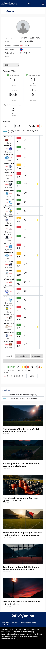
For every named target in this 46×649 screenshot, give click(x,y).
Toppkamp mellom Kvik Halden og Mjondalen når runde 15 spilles (21, 568)
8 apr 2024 (8, 341)
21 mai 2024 (9, 288)
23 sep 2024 (9, 172)
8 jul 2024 (9, 226)
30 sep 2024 (9, 163)
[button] (29, 4)
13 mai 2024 (9, 297)
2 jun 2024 (8, 270)
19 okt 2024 (9, 146)
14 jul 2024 (8, 217)
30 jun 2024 (9, 234)
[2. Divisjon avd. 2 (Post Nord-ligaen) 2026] (23, 398)
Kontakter (5, 622)
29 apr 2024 (9, 314)
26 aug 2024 (9, 190)
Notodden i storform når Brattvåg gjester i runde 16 (20, 499)
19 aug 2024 (9, 199)
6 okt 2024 (8, 154)
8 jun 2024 (8, 261)
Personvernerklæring (28, 622)
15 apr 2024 (9, 332)
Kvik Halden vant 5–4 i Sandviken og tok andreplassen (21, 602)
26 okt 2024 (9, 137)
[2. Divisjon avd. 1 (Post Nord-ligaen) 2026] (23, 394)
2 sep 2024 (8, 181)
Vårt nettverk (7, 625)
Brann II (27, 45)
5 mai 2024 (8, 306)
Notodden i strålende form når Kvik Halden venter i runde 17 (21, 430)
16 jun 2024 (8, 252)
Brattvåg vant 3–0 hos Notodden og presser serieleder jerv (21, 464)
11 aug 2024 (9, 208)
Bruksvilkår (15, 622)
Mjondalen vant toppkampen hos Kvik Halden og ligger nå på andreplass (22, 533)
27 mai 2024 (9, 279)
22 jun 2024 (9, 243)
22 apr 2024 (9, 323)
